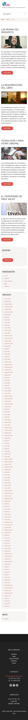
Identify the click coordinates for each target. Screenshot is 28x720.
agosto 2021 (8, 438)
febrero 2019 (8, 517)
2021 (7, 19)
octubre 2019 (8, 496)
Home (3, 19)
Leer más (7, 73)
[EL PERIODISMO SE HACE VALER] (14, 209)
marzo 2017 (7, 577)
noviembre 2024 (9, 338)
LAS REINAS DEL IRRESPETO (10, 31)
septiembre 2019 (9, 498)
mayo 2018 (7, 540)
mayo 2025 (7, 322)
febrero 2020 (8, 485)
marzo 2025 (7, 327)
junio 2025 (7, 320)
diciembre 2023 (8, 364)
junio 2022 (7, 412)
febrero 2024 (8, 362)
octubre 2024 (8, 341)
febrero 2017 (8, 580)
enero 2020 (7, 488)
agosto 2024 (8, 346)
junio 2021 (7, 443)
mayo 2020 (7, 477)
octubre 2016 (8, 590)
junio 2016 (7, 601)
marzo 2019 (7, 514)
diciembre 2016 (8, 585)
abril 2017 (7, 574)
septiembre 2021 (9, 435)
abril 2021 (7, 448)
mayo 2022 (7, 414)
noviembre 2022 (9, 398)
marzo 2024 (7, 359)
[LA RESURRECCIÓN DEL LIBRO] (14, 97)
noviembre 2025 (9, 306)
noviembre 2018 (9, 525)
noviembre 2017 (9, 556)
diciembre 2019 (8, 490)
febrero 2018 (8, 548)
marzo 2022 (7, 419)
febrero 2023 (8, 391)
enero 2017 (7, 582)
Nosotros (7, 278)
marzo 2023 (7, 388)
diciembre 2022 (8, 396)
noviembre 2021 (9, 430)
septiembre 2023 (9, 372)
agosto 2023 (8, 375)
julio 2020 (7, 472)
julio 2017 (7, 567)
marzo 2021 (7, 451)
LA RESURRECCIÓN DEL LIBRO (11, 86)
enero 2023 (7, 393)
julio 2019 (7, 503)
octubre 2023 (8, 370)
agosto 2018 (8, 532)
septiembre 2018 (9, 530)
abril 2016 (7, 606)
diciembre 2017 (8, 553)
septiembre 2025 (9, 312)
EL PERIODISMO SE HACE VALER (11, 198)
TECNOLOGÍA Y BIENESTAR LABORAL (12, 142)
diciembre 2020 (8, 459)
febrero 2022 (8, 422)
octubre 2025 (8, 309)
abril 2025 (7, 325)
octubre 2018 (8, 527)
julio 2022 (7, 409)
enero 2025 (7, 333)
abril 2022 (7, 417)
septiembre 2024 (9, 343)
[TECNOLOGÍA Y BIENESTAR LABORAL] (14, 153)
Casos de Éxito (8, 281)
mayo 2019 (7, 509)
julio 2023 (7, 377)
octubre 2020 (8, 464)
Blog (6, 283)
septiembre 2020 (9, 467)
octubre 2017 (8, 559)
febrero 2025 (8, 330)
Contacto (7, 286)
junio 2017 (7, 569)
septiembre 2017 (9, 561)
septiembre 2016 (9, 593)
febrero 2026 (8, 301)
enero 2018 (7, 551)
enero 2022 (7, 425)
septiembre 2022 (9, 404)
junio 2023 (7, 380)
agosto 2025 (8, 314)
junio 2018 (7, 538)
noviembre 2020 (9, 461)
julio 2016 (7, 598)
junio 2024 (7, 351)
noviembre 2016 (9, 588)
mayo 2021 (7, 446)
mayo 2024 (7, 354)
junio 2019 (7, 506)
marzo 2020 (7, 482)
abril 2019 (7, 511)
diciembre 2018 (8, 522)
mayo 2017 (7, 572)
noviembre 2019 (9, 493)
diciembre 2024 (8, 335)
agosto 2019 (8, 501)
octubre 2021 (8, 433)
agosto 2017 (8, 564)
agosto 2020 (8, 469)
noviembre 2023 (9, 367)
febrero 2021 (8, 454)
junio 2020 (7, 475)
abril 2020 (7, 480)
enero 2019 (7, 519)
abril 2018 (7, 543)
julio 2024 (7, 348)
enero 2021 (7, 456)
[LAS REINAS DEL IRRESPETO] (14, 42)
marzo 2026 (7, 299)
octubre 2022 (8, 401)
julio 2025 (7, 317)
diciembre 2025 (8, 304)
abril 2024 (7, 356)
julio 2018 (7, 535)
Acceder (7, 618)
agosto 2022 (8, 406)
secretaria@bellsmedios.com (14, 676)
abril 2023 (7, 385)
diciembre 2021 (8, 427)
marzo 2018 (7, 546)
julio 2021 (7, 440)
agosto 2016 (8, 595)
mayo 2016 (7, 603)
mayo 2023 (7, 383)
